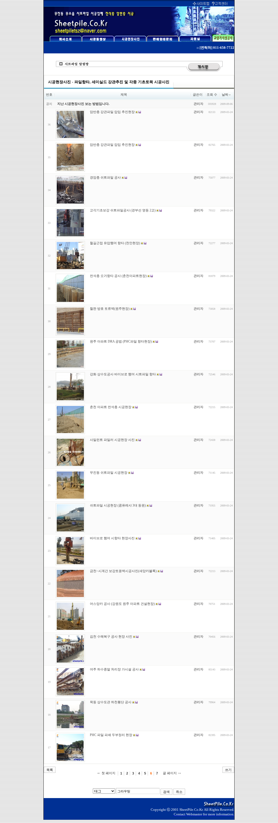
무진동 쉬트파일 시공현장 (108, 473)
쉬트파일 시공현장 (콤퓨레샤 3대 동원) (118, 505)
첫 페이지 (108, 773)
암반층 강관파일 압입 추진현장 (112, 112)
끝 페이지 (170, 773)
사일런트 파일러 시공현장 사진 (112, 440)
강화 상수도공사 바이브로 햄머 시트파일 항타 (123, 374)
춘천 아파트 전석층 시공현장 (110, 407)
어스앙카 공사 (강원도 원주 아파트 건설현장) (122, 604)
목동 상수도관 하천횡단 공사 (110, 702)
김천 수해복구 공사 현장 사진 (111, 636)
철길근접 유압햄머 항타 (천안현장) (115, 243)
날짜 (225, 94)
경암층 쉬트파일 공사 (105, 177)
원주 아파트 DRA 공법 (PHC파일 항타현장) (121, 341)
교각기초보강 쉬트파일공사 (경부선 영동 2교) (123, 210)
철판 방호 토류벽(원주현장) (109, 309)
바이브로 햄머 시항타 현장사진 (112, 538)
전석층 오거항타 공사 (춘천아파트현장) (118, 276)
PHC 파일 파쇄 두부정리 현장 (111, 735)
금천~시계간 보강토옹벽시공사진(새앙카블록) (123, 571)
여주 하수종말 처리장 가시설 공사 (114, 669)
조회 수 (212, 94)
